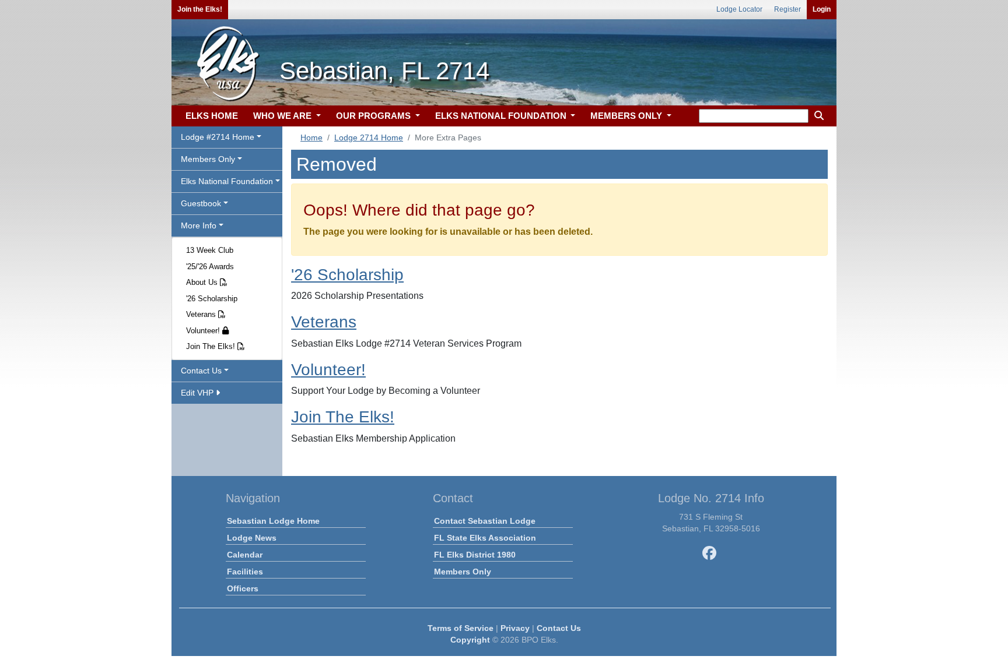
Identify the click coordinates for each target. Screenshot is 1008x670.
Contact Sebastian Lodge (485, 521)
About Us (203, 282)
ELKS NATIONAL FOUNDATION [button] (502, 116)
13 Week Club (209, 250)
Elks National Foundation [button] (227, 181)
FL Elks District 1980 (475, 554)
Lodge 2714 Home (368, 137)
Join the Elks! (199, 9)
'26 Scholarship (211, 298)
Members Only (462, 571)
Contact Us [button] (201, 370)
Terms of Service (461, 628)
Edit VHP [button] (198, 392)
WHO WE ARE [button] (283, 116)
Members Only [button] (208, 159)
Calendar (244, 554)
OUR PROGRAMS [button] (374, 116)
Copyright (470, 639)
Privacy (515, 628)
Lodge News (251, 537)
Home (311, 137)
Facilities (245, 571)
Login (822, 9)
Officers (242, 588)
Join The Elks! (211, 346)
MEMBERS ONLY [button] (627, 116)
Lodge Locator (739, 9)
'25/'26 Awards (210, 266)
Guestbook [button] (201, 203)
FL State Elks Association (485, 537)
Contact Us (559, 628)
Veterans (202, 314)
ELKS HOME (212, 116)
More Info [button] (198, 225)
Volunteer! (204, 330)
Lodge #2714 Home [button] (217, 137)
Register (787, 9)
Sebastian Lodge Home (273, 521)
